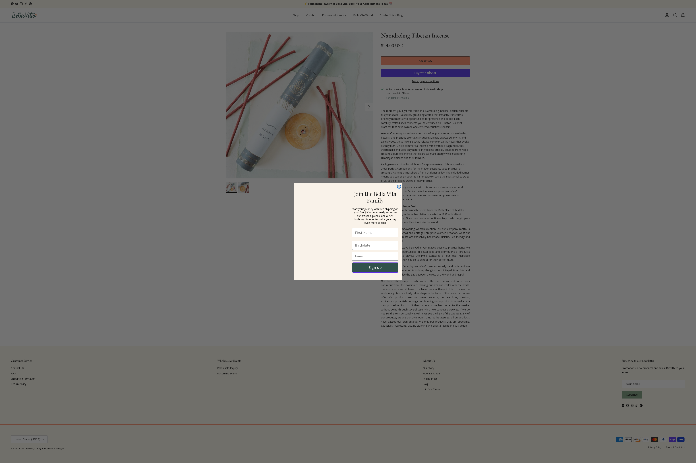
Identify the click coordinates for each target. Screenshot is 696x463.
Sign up (375, 267)
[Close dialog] (399, 180)
